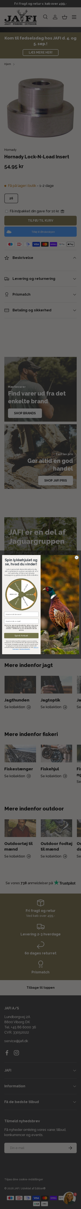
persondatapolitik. (25, 648)
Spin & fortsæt (21, 635)
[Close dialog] (76, 557)
